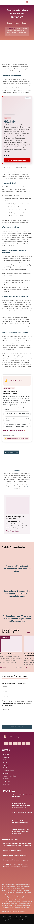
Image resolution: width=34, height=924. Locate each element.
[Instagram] (10, 743)
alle (29, 632)
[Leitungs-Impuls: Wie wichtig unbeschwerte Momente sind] (6, 823)
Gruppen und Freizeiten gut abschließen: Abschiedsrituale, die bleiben (17, 568)
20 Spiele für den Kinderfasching (12, 850)
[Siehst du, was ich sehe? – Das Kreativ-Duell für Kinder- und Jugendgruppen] (6, 832)
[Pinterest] (15, 743)
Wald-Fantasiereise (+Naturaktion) (22, 812)
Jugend (14, 32)
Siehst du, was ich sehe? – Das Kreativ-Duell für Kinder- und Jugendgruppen (20, 831)
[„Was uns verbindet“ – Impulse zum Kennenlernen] (6, 797)
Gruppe (24, 28)
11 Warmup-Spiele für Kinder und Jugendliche (15, 860)
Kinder (8, 34)
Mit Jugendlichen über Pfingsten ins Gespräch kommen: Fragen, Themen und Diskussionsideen (17, 618)
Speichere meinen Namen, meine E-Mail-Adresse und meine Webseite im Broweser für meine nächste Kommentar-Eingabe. (17, 703)
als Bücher (27, 486)
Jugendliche (22, 32)
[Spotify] (23, 743)
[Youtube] (28, 743)
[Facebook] (6, 743)
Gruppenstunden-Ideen (17, 23)
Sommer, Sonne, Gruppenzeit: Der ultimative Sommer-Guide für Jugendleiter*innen (17, 593)
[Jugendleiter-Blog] (7, 2)
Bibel (18, 28)
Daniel (17, 471)
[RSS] (19, 743)
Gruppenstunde (19, 30)
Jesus (8, 32)
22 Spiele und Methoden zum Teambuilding (15, 855)
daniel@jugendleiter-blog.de (16, 911)
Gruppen (9, 30)
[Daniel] (17, 463)
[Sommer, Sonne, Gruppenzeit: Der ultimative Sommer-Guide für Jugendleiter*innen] (17, 583)
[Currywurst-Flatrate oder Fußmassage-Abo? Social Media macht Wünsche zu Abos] (6, 806)
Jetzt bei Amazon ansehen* (18, 160)
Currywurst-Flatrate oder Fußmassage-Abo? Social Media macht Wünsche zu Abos (21, 805)
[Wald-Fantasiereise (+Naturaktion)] (6, 814)
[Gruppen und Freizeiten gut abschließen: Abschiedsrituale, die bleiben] (17, 558)
